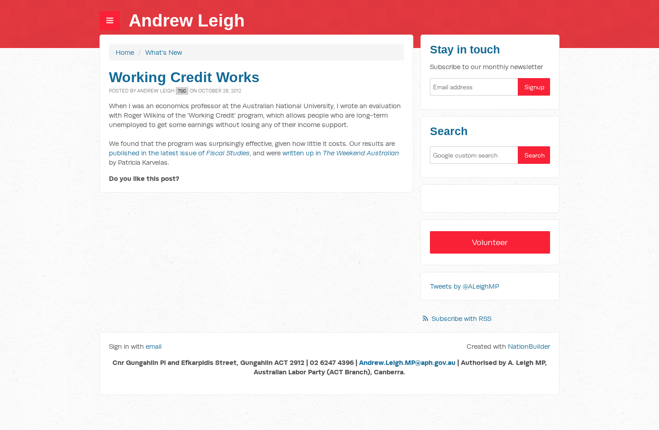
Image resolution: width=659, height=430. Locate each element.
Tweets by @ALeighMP (464, 286)
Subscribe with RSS (461, 318)
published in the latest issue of (179, 153)
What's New (163, 52)
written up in (340, 153)
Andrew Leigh (187, 20)
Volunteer (490, 242)
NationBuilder (529, 346)
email (154, 346)
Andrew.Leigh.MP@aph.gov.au (407, 362)
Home (125, 52)
